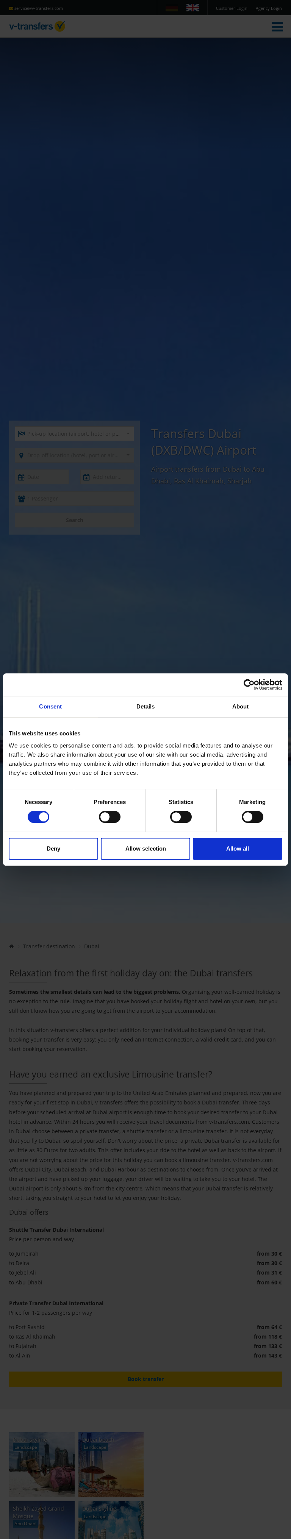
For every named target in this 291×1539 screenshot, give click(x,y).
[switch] (109, 817)
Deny (53, 848)
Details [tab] (145, 706)
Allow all (237, 848)
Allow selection (145, 848)
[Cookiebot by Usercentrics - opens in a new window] (249, 684)
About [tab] (240, 706)
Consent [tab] (50, 706)
